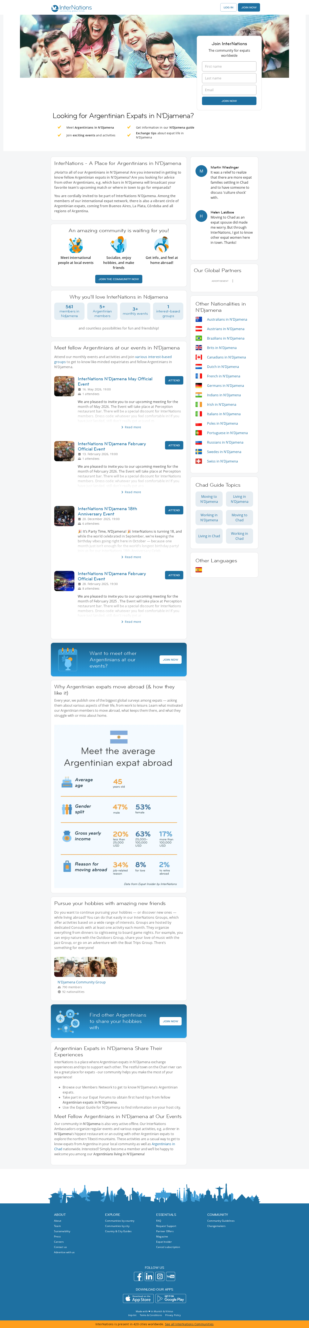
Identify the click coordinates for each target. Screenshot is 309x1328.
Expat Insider (164, 1242)
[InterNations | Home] (70, 9)
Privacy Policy (173, 1315)
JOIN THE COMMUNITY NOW (119, 279)
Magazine (162, 1236)
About (57, 1221)
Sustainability (62, 1231)
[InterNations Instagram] (159, 1276)
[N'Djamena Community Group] (87, 976)
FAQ (158, 1221)
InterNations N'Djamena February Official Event (112, 446)
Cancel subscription (168, 1247)
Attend (174, 380)
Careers (59, 1242)
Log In (228, 7)
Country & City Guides (118, 1231)
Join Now (249, 7)
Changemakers (216, 1226)
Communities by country (119, 1221)
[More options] (232, 281)
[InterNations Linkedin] (149, 1276)
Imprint (132, 1315)
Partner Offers (165, 1231)
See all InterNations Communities (189, 1324)
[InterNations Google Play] (170, 1298)
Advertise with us (64, 1252)
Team (57, 1226)
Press (57, 1236)
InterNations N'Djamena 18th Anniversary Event (107, 511)
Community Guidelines (221, 1221)
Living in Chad (209, 536)
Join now (229, 101)
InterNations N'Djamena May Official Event (115, 381)
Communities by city (117, 1226)
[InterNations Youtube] (170, 1276)
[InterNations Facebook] (138, 1276)
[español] (198, 569)
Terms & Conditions (151, 1315)
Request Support (166, 1226)
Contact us (60, 1247)
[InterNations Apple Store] (138, 1298)
